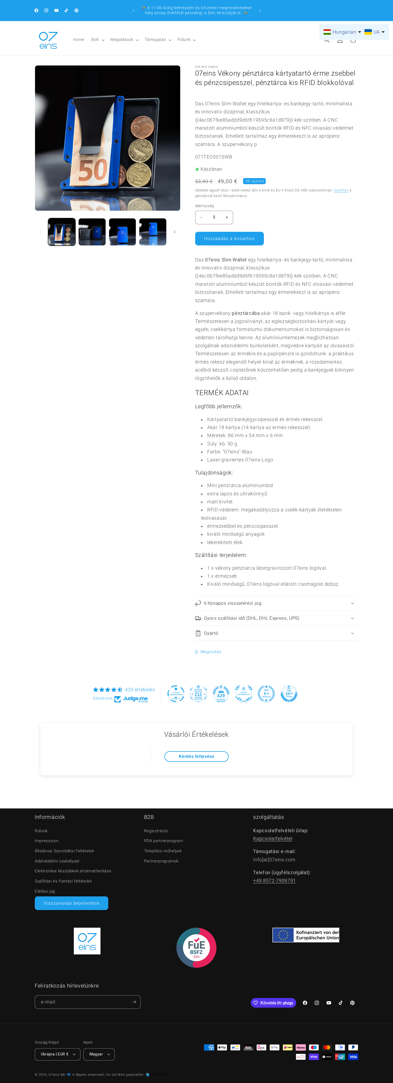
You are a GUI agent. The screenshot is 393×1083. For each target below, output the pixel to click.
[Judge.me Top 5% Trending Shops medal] (266, 693)
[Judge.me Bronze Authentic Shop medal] (243, 693)
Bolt (95, 39)
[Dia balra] (41, 232)
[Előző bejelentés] (133, 10)
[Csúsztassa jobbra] (174, 232)
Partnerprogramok (161, 861)
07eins (54, 1075)
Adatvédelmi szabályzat (57, 861)
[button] (97, 40)
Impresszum (47, 840)
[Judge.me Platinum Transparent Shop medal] (175, 693)
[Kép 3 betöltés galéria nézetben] (122, 232)
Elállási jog (45, 891)
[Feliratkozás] (134, 1002)
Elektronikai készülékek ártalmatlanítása (73, 871)
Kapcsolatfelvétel (272, 838)
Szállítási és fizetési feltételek (63, 881)
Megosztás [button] (211, 651)
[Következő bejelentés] (260, 10)
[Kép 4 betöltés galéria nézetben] (153, 232)
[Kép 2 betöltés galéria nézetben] (92, 232)
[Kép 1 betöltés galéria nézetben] (62, 232)
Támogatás (155, 39)
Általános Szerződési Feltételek (64, 851)
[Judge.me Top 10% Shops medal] (289, 693)
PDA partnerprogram (163, 840)
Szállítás (341, 190)
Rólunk (184, 39)
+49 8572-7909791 (274, 880)
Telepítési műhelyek (163, 851)
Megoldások (121, 39)
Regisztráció (156, 830)
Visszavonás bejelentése (71, 903)
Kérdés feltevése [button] (196, 756)
